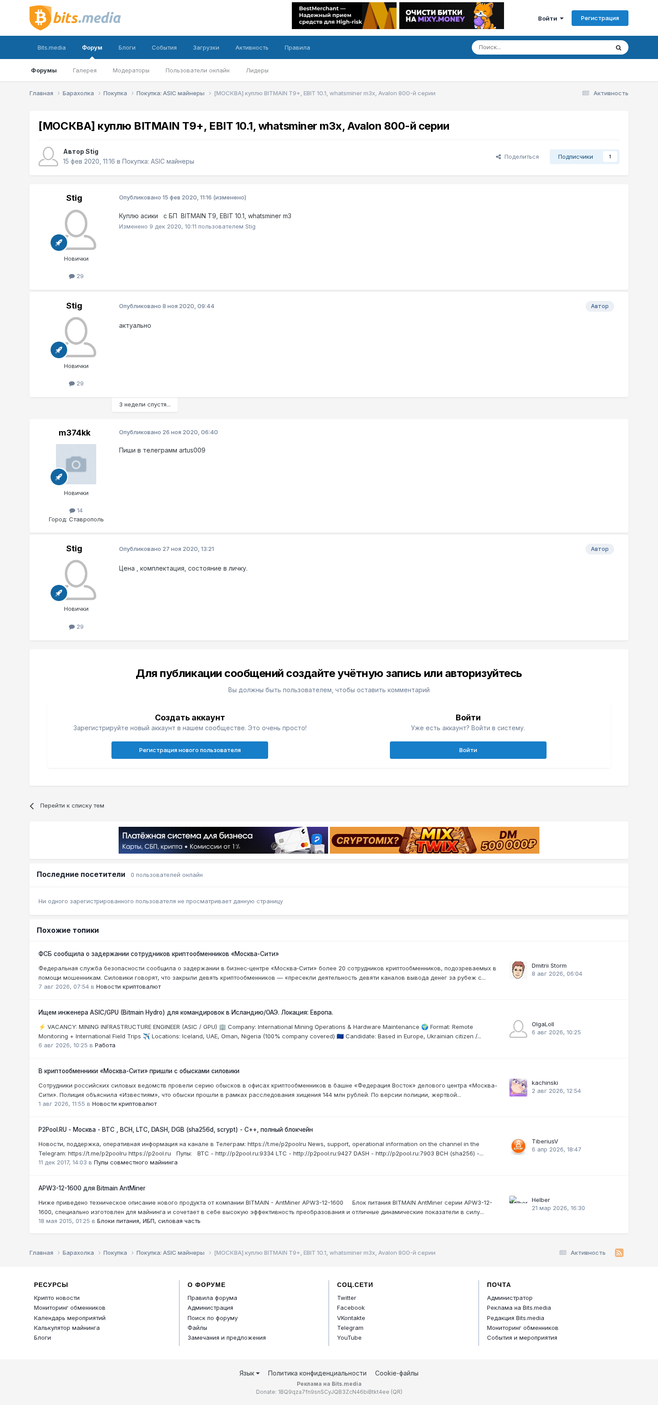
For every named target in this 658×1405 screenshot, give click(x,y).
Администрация (210, 1307)
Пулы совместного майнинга (136, 1162)
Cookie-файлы (397, 1373)
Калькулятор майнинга (67, 1327)
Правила (297, 47)
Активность (252, 47)
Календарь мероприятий (70, 1317)
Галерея (85, 70)
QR (397, 1391)
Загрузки (206, 47)
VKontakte (351, 1317)
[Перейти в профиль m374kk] (76, 464)
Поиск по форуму (213, 1317)
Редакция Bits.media (515, 1317)
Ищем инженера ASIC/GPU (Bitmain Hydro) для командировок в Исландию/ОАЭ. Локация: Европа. (185, 1012)
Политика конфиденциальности (317, 1373)
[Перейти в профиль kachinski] (518, 1087)
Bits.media (52, 47)
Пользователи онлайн (198, 70)
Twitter (346, 1297)
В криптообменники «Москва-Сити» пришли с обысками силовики (138, 1071)
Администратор (510, 1297)
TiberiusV (545, 1141)
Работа (105, 1045)
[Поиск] (618, 47)
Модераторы (131, 70)
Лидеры (257, 70)
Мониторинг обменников (70, 1307)
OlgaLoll (543, 1024)
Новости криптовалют (128, 986)
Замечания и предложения (227, 1337)
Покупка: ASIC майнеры (158, 161)
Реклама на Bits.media (519, 1307)
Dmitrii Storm (549, 965)
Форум (92, 47)
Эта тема (584, 47)
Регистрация (600, 17)
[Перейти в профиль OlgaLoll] (518, 1029)
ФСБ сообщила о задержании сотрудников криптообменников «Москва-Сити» (158, 953)
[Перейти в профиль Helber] (518, 1205)
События (164, 47)
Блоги (127, 47)
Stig (91, 151)
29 (79, 275)
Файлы (197, 1327)
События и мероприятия (522, 1337)
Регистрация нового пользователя (190, 749)
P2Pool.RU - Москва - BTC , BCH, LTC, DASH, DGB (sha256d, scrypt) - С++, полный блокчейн (175, 1129)
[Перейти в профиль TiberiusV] (518, 1146)
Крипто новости (57, 1297)
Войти (549, 18)
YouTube (349, 1337)
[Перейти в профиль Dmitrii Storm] (518, 970)
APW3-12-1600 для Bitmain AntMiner (91, 1188)
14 (79, 510)
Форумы (44, 70)
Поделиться (520, 156)
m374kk (74, 432)
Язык (247, 1373)
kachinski (545, 1082)
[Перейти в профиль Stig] (48, 156)
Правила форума (212, 1297)
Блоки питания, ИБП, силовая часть (149, 1220)
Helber (541, 1199)
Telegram (350, 1327)
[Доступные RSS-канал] (619, 1253)
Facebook (351, 1307)
